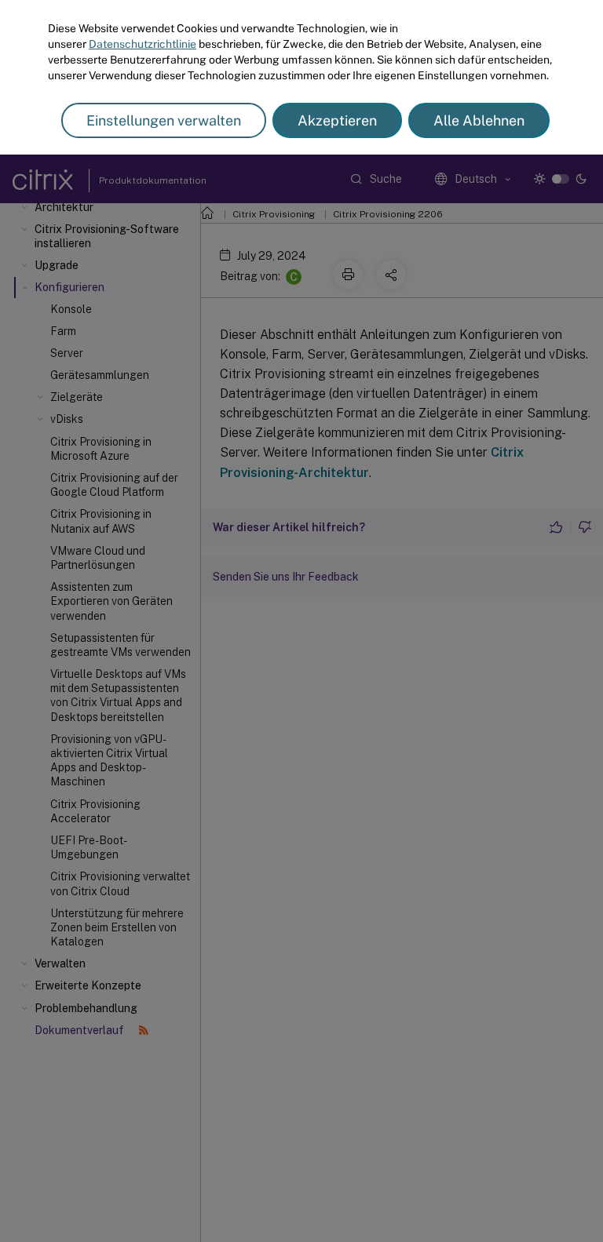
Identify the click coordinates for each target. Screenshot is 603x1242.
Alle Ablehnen (478, 120)
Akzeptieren (337, 120)
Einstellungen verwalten (163, 120)
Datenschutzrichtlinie (142, 44)
